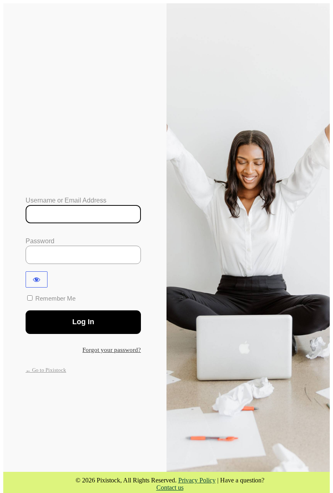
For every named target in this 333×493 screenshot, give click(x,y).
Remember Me (55, 298)
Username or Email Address (66, 200)
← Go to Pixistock (46, 370)
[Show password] (37, 279)
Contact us (170, 487)
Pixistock (83, 166)
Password (40, 241)
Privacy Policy (197, 480)
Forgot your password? (111, 350)
